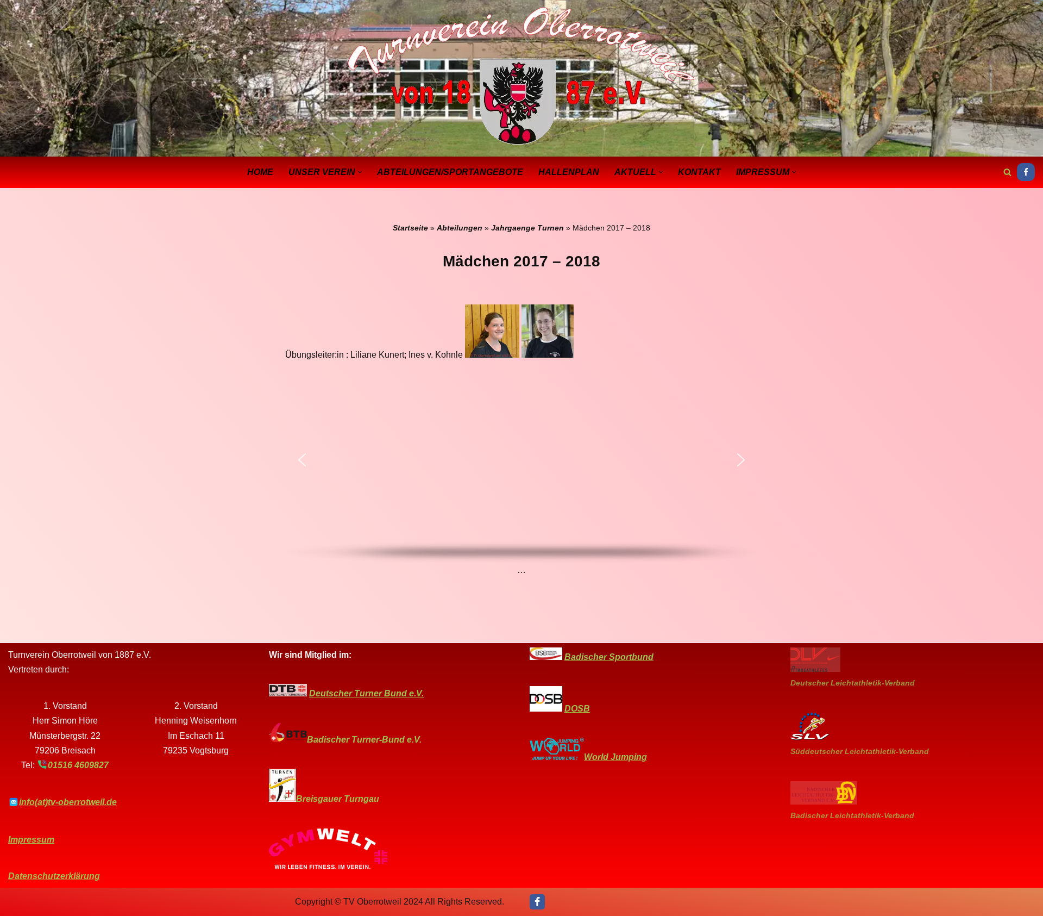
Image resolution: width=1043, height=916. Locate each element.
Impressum (31, 839)
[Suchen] (1007, 172)
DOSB (577, 708)
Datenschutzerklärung (54, 876)
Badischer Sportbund (609, 657)
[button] (360, 172)
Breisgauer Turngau (337, 798)
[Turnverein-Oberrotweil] (521, 77)
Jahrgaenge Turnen (527, 227)
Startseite (410, 227)
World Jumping (615, 757)
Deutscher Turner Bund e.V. (366, 693)
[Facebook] (1026, 172)
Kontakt (699, 172)
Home (260, 172)
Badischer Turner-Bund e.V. (364, 739)
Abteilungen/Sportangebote (450, 172)
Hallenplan (568, 172)
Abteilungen (459, 227)
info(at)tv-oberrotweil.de (68, 802)
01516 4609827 (78, 765)
